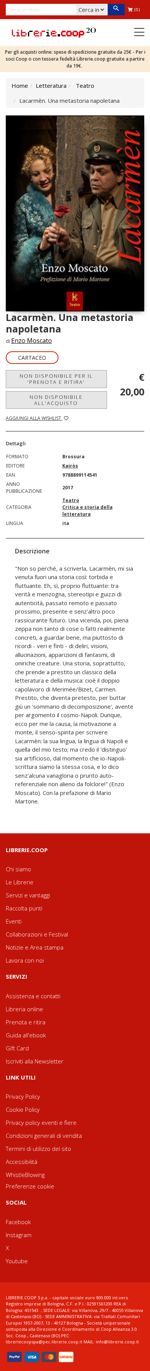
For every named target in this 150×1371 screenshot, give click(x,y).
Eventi (14, 921)
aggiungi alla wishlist (34, 418)
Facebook (18, 1222)
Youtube (17, 1261)
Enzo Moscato (31, 340)
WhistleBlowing (25, 1174)
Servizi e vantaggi (28, 895)
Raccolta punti (24, 908)
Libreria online (24, 1009)
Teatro (85, 85)
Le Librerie (19, 882)
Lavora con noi (25, 960)
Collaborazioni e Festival (37, 934)
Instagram (19, 1235)
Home (20, 85)
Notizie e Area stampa (34, 947)
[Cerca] (116, 9)
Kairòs (70, 465)
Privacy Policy (23, 1096)
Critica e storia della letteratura (87, 510)
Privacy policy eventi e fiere (41, 1122)
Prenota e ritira (25, 1022)
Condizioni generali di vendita (44, 1135)
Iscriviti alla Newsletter (34, 1061)
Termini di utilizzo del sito (38, 1148)
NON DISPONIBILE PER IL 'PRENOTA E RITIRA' (56, 378)
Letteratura (51, 85)
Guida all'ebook (26, 1035)
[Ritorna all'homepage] (54, 32)
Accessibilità (21, 1161)
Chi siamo (18, 869)
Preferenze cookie (30, 1186)
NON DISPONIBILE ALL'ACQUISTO (56, 400)
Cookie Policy (23, 1109)
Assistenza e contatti (33, 996)
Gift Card (17, 1048)
